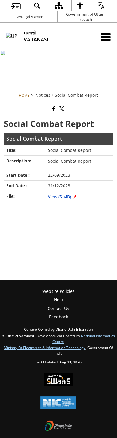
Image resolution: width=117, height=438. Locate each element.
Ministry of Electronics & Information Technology (45, 347)
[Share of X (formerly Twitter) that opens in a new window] (61, 108)
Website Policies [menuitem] (58, 291)
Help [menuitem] (58, 299)
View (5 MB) (60, 197)
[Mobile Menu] (105, 37)
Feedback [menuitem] (58, 317)
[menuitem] (16, 5)
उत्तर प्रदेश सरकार (30, 16)
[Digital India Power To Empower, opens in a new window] (58, 426)
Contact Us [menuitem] (58, 308)
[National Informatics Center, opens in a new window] (58, 403)
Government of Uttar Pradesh (85, 16)
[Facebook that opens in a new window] (53, 108)
